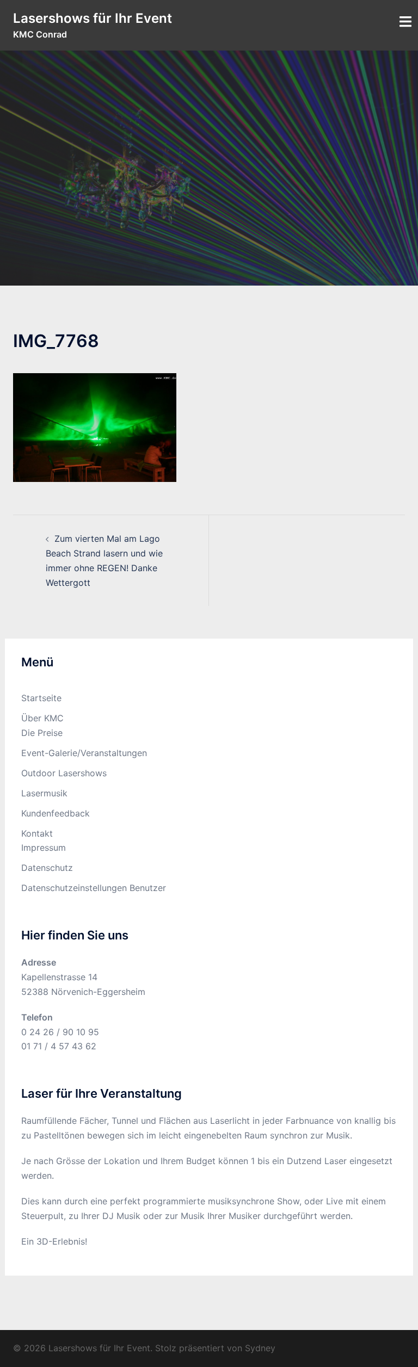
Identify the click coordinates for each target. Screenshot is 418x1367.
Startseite (41, 697)
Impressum (43, 847)
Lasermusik (44, 793)
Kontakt (37, 833)
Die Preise (42, 732)
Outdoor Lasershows (64, 773)
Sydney (260, 1348)
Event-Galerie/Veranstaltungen (84, 752)
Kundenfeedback (55, 813)
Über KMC (42, 718)
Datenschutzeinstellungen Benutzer (93, 887)
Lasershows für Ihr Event (92, 18)
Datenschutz (47, 867)
